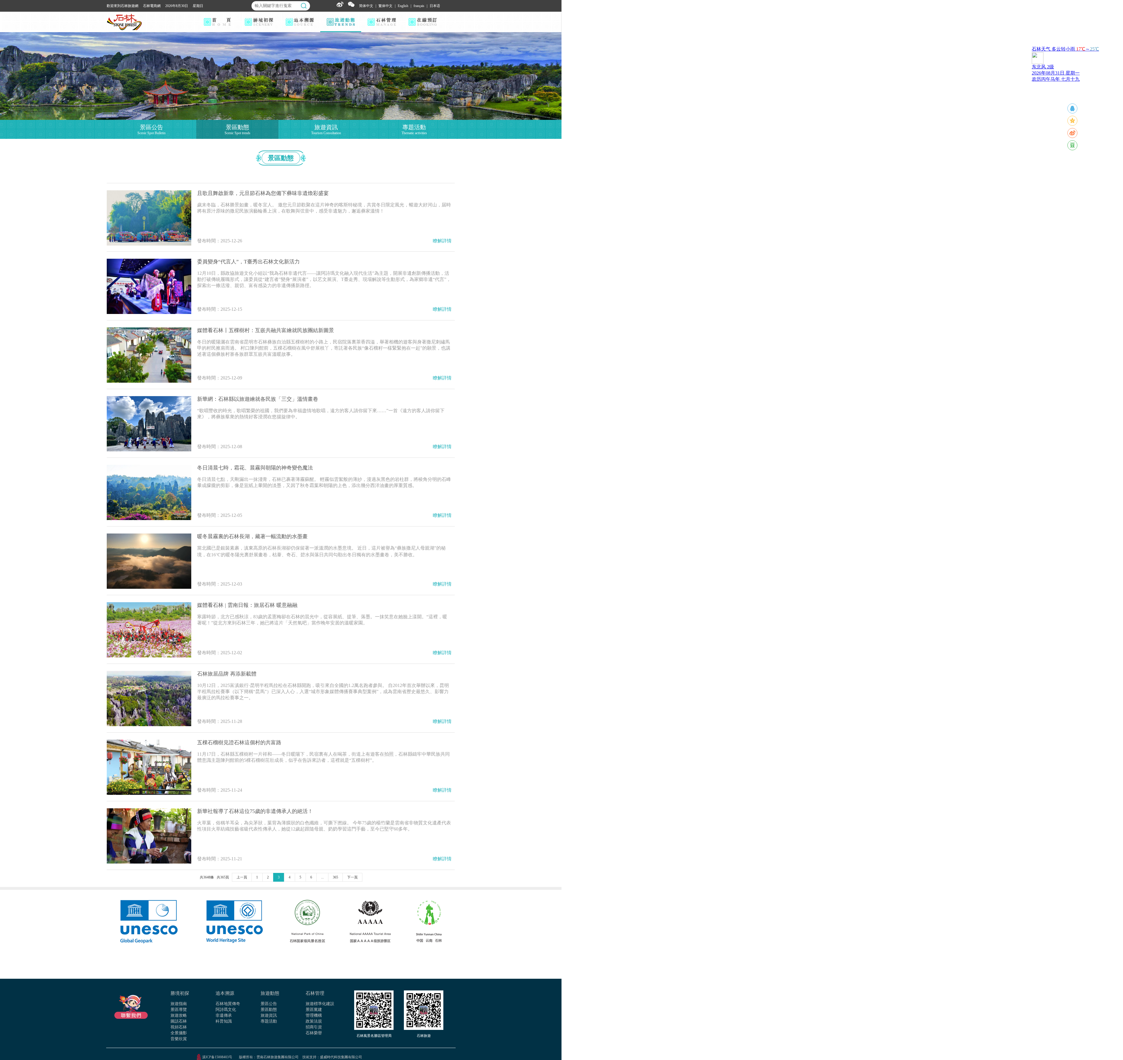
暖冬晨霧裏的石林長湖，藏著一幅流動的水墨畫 (252, 536)
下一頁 (352, 877)
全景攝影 (178, 1033)
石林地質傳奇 (228, 1004)
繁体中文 (385, 6)
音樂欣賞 (178, 1039)
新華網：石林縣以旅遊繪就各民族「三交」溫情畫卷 (257, 399)
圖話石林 (178, 1021)
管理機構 (314, 1015)
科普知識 (224, 1021)
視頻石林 (178, 1027)
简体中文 (366, 6)
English (403, 6)
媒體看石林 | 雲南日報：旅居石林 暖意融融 (247, 605)
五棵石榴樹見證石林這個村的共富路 (239, 742)
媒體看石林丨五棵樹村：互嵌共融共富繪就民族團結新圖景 (265, 330)
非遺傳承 (224, 1015)
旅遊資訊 (269, 1015)
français (419, 6)
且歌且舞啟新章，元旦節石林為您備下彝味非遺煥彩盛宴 (263, 193)
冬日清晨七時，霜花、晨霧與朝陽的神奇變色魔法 (255, 468)
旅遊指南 (178, 1004)
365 (335, 877)
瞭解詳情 (442, 240)
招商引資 (314, 1027)
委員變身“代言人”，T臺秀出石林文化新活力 (248, 262)
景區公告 (269, 1004)
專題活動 (269, 1021)
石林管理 (315, 993)
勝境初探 (179, 993)
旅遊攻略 (178, 1015)
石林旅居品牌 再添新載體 (226, 674)
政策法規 (314, 1021)
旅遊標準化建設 (320, 1004)
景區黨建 (314, 1009)
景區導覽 (178, 1009)
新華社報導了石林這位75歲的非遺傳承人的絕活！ (255, 811)
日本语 (435, 6)
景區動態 (269, 1009)
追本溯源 (225, 993)
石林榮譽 (314, 1033)
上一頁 (242, 877)
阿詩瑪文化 (226, 1009)
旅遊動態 (270, 993)
